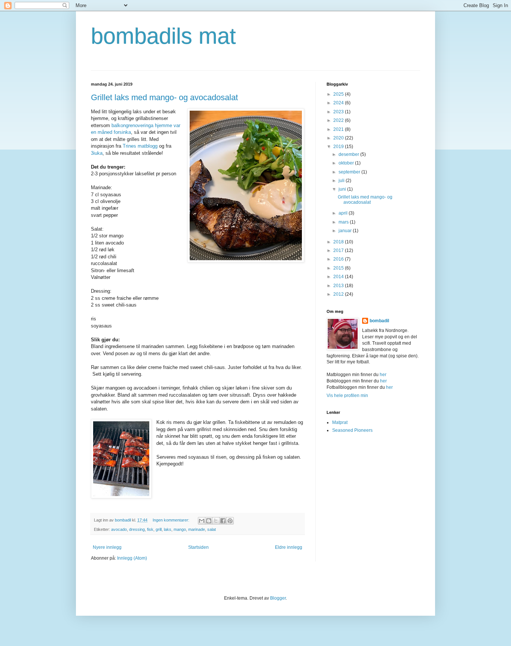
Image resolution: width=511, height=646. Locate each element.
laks (167, 529)
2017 (339, 250)
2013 (339, 285)
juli (342, 180)
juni (343, 189)
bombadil (379, 320)
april (344, 213)
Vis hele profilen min (347, 395)
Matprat (340, 422)
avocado (119, 529)
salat (211, 529)
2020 (339, 138)
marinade (196, 529)
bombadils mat (163, 36)
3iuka (96, 153)
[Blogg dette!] (208, 521)
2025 (339, 94)
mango (180, 529)
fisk (150, 529)
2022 (339, 120)
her (383, 374)
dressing (137, 529)
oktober (347, 163)
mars (344, 222)
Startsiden (198, 547)
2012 (339, 294)
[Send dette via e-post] (201, 521)
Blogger (278, 598)
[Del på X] (216, 521)
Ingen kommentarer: (171, 520)
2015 (339, 268)
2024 (339, 102)
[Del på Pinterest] (230, 521)
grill (159, 529)
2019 (339, 146)
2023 (339, 111)
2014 (339, 276)
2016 (339, 259)
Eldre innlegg (288, 547)
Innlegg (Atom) (132, 558)
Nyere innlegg (107, 547)
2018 (339, 241)
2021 (339, 129)
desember (349, 154)
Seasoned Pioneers (352, 430)
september (350, 172)
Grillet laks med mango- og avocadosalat (164, 97)
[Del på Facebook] (223, 521)
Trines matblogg (140, 146)
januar (346, 230)
